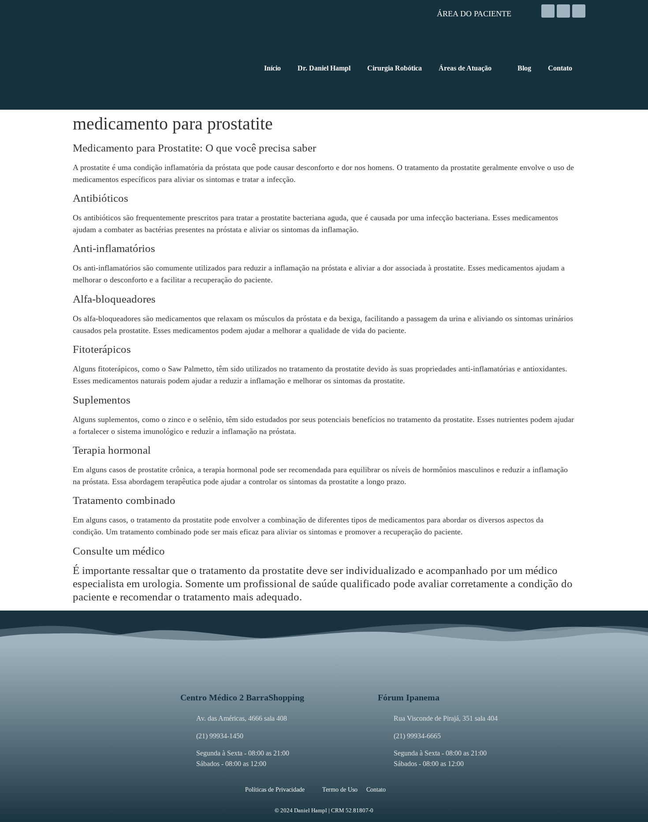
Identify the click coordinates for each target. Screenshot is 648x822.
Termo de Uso (340, 789)
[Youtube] (578, 11)
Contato (376, 789)
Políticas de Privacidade (275, 789)
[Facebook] (563, 11)
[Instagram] (548, 11)
